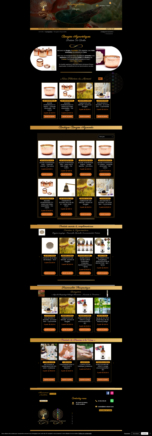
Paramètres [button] (127, 433)
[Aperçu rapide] (50, 91)
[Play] (110, 15)
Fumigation (48, 32)
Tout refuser (136, 433)
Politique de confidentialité (85, 433)
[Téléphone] (96, 401)
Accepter (144, 433)
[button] (110, 2)
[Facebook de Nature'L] (107, 393)
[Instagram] (112, 393)
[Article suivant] (113, 257)
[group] (76, 101)
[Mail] (96, 406)
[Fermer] (150, 433)
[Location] (73, 403)
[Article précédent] (39, 257)
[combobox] (106, 136)
